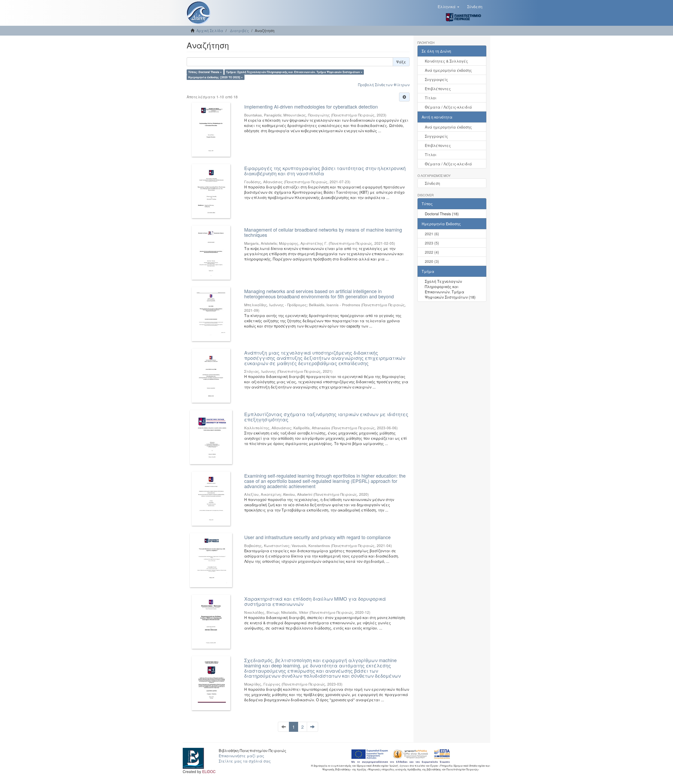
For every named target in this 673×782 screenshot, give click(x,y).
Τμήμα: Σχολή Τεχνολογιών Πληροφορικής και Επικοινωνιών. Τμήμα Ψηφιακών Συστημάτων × (294, 72)
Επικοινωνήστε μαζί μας (241, 755)
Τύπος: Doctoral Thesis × (205, 72)
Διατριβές (239, 30)
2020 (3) (432, 261)
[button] (448, 6)
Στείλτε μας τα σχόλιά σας (245, 761)
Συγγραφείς (436, 79)
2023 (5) (432, 243)
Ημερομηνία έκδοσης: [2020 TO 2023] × (215, 77)
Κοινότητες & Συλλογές (446, 61)
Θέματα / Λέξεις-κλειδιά (448, 107)
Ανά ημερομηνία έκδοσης (448, 70)
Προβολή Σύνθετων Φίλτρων (384, 84)
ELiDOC (209, 771)
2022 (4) (432, 252)
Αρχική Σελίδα (209, 30)
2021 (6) (432, 233)
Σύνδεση (432, 183)
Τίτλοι (430, 97)
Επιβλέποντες (438, 88)
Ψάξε (401, 61)
